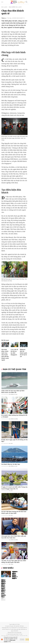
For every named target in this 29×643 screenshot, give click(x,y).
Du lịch (4, 7)
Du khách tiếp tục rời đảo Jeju (10, 464)
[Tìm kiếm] (26, 2)
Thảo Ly (3, 18)
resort (13, 279)
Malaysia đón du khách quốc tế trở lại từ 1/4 (23, 353)
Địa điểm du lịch (15, 7)
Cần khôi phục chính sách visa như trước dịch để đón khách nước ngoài (5, 355)
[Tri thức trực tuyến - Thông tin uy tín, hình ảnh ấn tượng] (17, 2)
